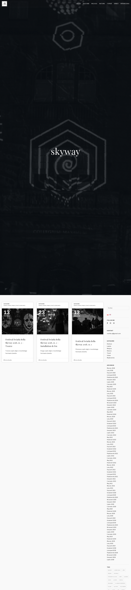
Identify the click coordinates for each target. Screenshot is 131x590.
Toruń (109, 3)
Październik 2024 (112, 400)
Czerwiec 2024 (111, 409)
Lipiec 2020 (110, 504)
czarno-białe (117, 570)
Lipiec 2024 (110, 407)
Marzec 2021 (111, 486)
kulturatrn (123, 586)
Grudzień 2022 (111, 449)
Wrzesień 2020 (111, 499)
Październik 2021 (112, 476)
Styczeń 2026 (111, 373)
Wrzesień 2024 (111, 403)
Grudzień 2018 (111, 548)
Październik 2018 (112, 553)
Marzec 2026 (111, 368)
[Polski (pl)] (108, 314)
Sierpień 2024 (111, 405)
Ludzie (78, 3)
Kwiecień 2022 (111, 463)
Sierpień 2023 (111, 430)
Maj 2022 (110, 460)
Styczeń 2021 (111, 490)
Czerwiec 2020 (111, 506)
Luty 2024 (110, 419)
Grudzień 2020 (111, 493)
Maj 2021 (110, 483)
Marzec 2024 (111, 416)
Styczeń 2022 (111, 469)
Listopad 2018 (111, 550)
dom (124, 570)
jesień (109, 580)
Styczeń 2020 (111, 518)
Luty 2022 (110, 467)
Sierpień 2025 (111, 379)
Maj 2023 (110, 437)
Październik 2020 (112, 497)
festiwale (116, 573)
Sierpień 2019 (111, 529)
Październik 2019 (112, 525)
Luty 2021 (110, 488)
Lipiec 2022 (110, 456)
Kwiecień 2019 (111, 539)
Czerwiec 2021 (111, 481)
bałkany (110, 570)
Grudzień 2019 (111, 520)
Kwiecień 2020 (111, 511)
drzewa (109, 573)
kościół (121, 580)
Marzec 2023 (111, 442)
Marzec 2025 (111, 391)
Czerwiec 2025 (111, 384)
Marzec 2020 (111, 513)
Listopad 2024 (111, 398)
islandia (126, 576)
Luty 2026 (110, 370)
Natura (102, 3)
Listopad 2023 (111, 426)
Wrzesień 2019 (111, 527)
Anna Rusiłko (8, 360)
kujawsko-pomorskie (120, 583)
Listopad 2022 (111, 451)
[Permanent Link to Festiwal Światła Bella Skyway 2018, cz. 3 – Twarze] (17, 321)
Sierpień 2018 (111, 557)
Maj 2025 (110, 386)
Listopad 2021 (111, 474)
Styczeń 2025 (111, 396)
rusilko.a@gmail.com (114, 333)
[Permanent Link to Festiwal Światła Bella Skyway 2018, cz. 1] (87, 321)
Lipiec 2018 (110, 559)
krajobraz (110, 583)
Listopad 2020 (111, 495)
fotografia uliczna (112, 576)
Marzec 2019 (111, 541)
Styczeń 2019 (111, 546)
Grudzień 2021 (111, 472)
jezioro (115, 580)
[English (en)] (110, 314)
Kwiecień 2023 (111, 439)
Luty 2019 (110, 543)
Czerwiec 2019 (111, 534)
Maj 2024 (110, 412)
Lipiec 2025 (110, 382)
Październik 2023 (112, 428)
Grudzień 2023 (111, 423)
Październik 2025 (112, 377)
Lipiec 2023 (110, 433)
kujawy (109, 586)
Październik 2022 (112, 453)
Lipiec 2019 (110, 532)
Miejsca (94, 3)
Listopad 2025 (111, 375)
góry (120, 576)
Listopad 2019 (111, 523)
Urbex (116, 3)
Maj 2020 (110, 509)
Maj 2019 (110, 536)
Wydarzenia (125, 3)
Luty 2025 (110, 393)
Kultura (86, 3)
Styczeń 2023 (111, 446)
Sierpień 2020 (111, 502)
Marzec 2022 (111, 465)
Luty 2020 (110, 516)
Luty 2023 (110, 444)
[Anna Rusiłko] (4, 3)
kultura (116, 586)
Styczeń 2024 (111, 421)
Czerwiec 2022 (111, 458)
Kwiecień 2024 (111, 414)
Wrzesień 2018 (111, 555)
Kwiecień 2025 (111, 389)
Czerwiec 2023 (111, 435)
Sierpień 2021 (111, 479)
